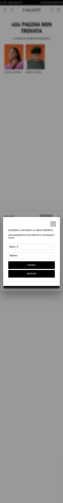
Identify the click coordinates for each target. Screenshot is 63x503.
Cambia (32, 265)
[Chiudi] (53, 224)
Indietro (31, 273)
